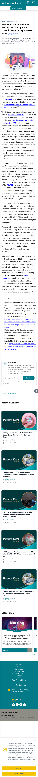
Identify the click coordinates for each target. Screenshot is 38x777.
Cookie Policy (32, 759)
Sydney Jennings (10, 440)
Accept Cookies (19, 773)
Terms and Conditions (19, 673)
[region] (19, 757)
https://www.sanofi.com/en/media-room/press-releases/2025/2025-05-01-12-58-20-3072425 (20, 346)
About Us (19, 665)
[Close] (36, 741)
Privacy (19, 676)
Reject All (19, 768)
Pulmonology (12, 393)
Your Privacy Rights (19, 680)
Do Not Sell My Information (19, 678)
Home (6, 717)
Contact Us (19, 669)
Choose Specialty (17, 8)
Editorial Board (19, 671)
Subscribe (28, 378)
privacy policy (6, 383)
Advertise (19, 667)
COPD (4, 393)
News (22, 717)
